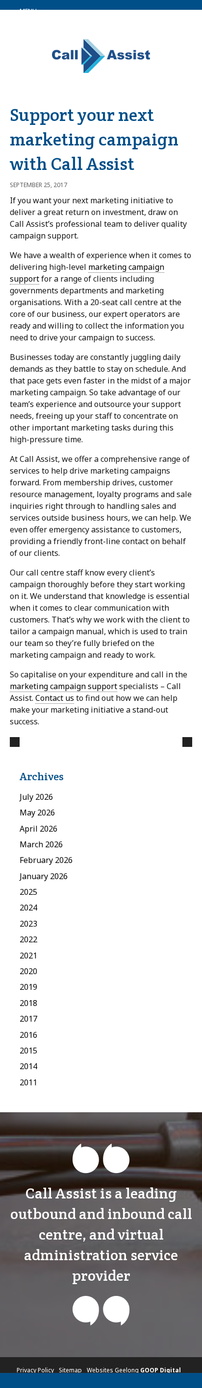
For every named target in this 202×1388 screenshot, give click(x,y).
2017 (28, 1018)
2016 (28, 1034)
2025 (28, 891)
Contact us (54, 698)
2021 (28, 955)
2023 (28, 923)
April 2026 (38, 828)
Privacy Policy (35, 1370)
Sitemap (70, 1370)
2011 (28, 1082)
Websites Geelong (134, 1370)
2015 (28, 1050)
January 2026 (44, 876)
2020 (28, 971)
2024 (28, 907)
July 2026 (36, 796)
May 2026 (37, 812)
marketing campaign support (63, 686)
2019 (28, 986)
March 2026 (41, 844)
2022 (28, 939)
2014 (28, 1066)
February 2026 (46, 860)
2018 (28, 1003)
